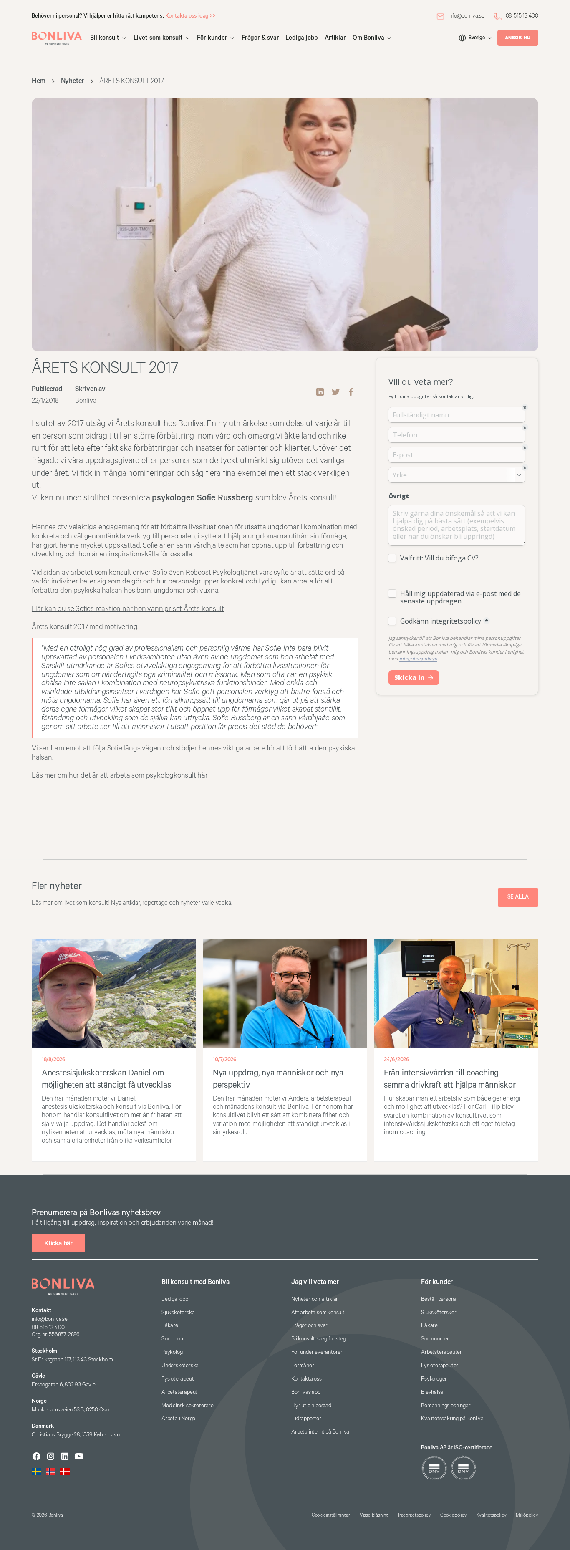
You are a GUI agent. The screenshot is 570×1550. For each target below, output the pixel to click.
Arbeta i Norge (178, 1419)
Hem (38, 81)
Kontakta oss (306, 1379)
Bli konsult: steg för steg (318, 1339)
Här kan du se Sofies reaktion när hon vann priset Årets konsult (128, 609)
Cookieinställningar (331, 1515)
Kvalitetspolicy (491, 1515)
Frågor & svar (260, 37)
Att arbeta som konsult (318, 1313)
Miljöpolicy (527, 1515)
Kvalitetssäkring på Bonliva (452, 1419)
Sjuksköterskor (438, 1313)
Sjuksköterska (177, 1313)
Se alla (518, 897)
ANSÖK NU (518, 37)
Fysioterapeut (177, 1379)
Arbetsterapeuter (441, 1352)
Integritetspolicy (414, 1515)
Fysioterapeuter (439, 1366)
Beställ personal (439, 1299)
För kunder (212, 37)
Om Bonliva (368, 37)
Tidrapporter (306, 1419)
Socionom (172, 1339)
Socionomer (435, 1339)
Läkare (169, 1326)
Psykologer (434, 1379)
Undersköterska (180, 1366)
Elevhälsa (432, 1392)
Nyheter (72, 81)
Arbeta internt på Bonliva (320, 1432)
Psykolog (171, 1352)
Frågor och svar (309, 1326)
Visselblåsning (374, 1515)
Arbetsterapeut (179, 1392)
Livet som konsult (158, 37)
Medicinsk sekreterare (187, 1406)
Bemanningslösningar (445, 1406)
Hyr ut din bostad (311, 1406)
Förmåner (302, 1366)
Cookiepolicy (453, 1515)
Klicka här (58, 1243)
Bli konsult (104, 37)
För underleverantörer (317, 1352)
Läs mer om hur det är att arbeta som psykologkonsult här (120, 775)
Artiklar (335, 37)
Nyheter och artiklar (314, 1299)
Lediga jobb (301, 37)
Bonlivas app (305, 1392)
